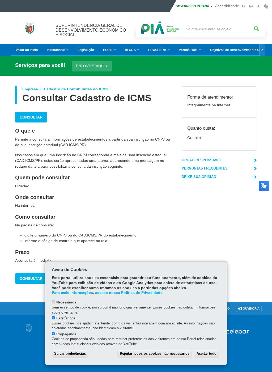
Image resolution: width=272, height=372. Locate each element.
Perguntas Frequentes (205, 168)
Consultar (31, 117)
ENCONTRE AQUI (90, 66)
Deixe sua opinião (199, 177)
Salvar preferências (70, 354)
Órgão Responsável (202, 160)
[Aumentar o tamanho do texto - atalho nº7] (251, 6)
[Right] (262, 50)
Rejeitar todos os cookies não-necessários (154, 354)
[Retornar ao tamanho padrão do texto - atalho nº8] (258, 6)
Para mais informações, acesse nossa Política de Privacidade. (108, 293)
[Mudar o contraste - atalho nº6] (243, 6)
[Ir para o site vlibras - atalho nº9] (266, 6)
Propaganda (66, 334)
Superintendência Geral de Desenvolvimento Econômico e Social (91, 30)
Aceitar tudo (206, 354)
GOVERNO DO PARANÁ (193, 6)
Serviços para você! (40, 65)
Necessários (66, 302)
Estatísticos (65, 318)
